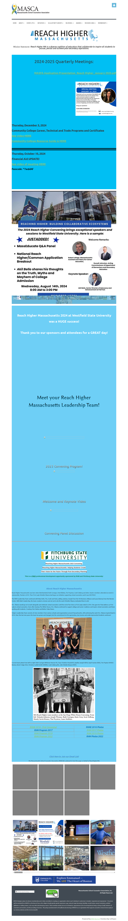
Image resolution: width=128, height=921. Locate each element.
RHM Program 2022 (43, 736)
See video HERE (21, 135)
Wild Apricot (95, 919)
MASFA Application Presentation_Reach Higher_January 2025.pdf (75, 73)
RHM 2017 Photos (95, 730)
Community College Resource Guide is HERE (39, 141)
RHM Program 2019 (43, 733)
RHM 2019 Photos (95, 733)
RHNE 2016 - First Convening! (43, 727)
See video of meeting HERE (29, 164)
